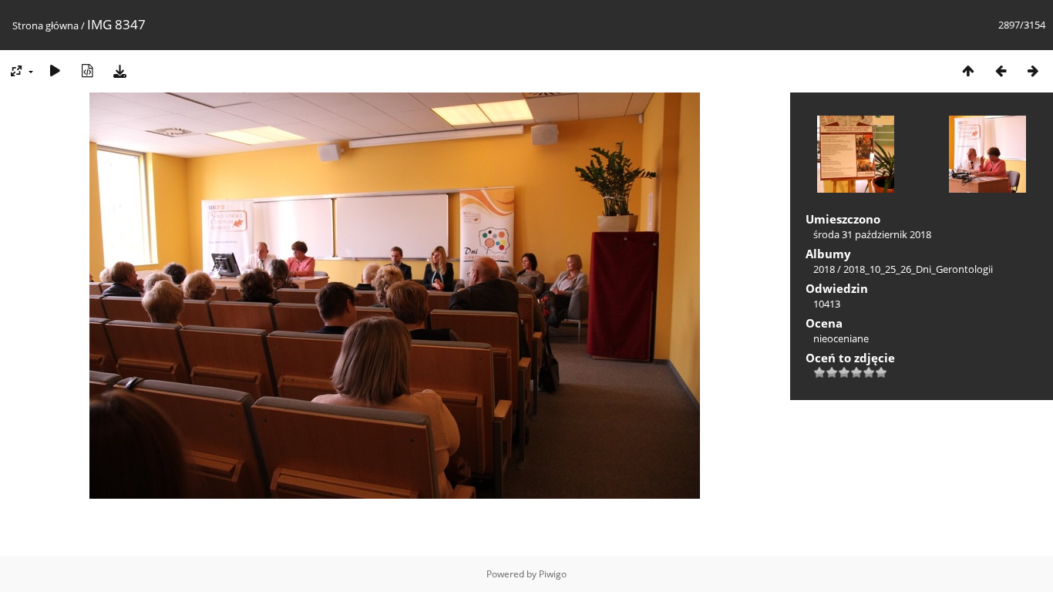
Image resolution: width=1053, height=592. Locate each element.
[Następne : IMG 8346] (1033, 70)
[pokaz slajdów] (55, 70)
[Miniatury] (968, 70)
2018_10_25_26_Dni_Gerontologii (918, 269)
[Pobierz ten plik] (119, 70)
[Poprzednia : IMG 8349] (1000, 70)
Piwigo (553, 573)
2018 (824, 269)
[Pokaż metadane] (87, 70)
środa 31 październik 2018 (872, 234)
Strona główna (45, 25)
